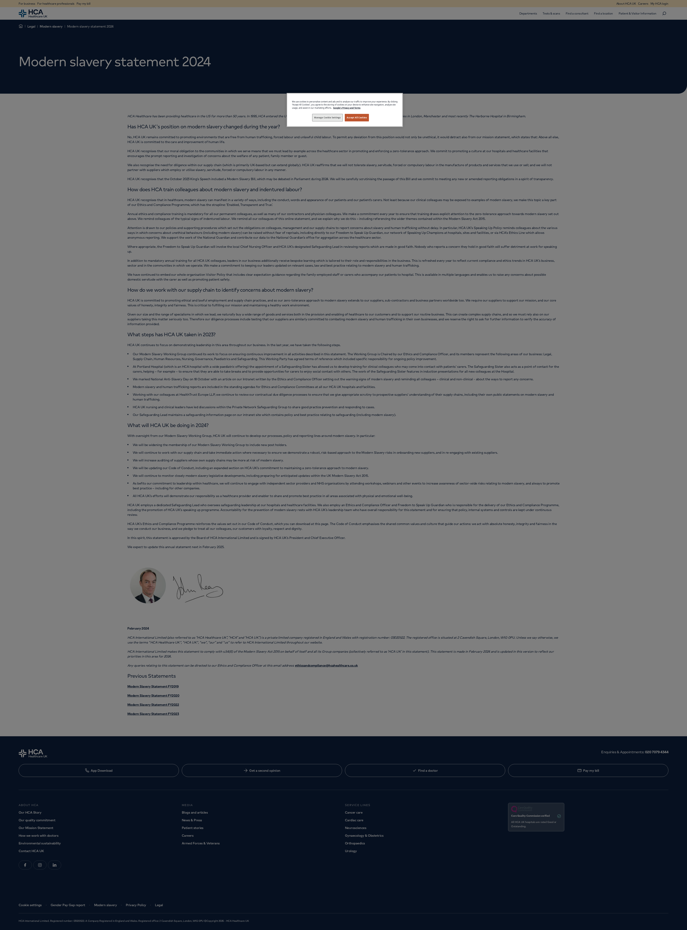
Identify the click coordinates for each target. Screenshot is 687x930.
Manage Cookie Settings (327, 117)
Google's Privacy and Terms (346, 108)
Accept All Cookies (357, 117)
